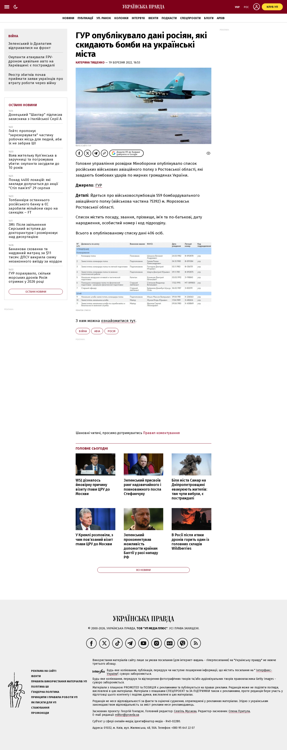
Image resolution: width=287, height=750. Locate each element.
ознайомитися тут (118, 320)
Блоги (208, 18)
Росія (111, 331)
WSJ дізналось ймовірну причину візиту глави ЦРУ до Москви (93, 487)
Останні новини (23, 105)
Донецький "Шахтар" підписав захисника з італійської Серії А (35, 116)
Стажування (40, 707)
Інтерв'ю (138, 18)
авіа (97, 331)
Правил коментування (161, 433)
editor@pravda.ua (127, 715)
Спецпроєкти (190, 18)
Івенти (153, 18)
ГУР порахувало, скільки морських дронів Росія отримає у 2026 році (30, 277)
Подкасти (169, 18)
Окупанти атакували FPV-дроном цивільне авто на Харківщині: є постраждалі (31, 61)
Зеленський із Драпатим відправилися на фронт (29, 45)
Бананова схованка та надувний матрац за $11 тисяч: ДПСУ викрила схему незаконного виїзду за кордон (35, 255)
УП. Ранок (103, 18)
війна (83, 331)
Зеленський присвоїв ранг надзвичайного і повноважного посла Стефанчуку (142, 487)
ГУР (98, 185)
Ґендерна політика (45, 691)
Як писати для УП (43, 702)
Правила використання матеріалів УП (59, 681)
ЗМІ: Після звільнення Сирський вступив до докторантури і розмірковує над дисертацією (33, 230)
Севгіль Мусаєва (185, 711)
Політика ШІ (40, 686)
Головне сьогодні (92, 448)
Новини (68, 18)
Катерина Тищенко (90, 62)
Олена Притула (239, 711)
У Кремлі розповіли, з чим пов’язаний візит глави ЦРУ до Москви (94, 539)
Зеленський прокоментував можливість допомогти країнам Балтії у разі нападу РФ (141, 546)
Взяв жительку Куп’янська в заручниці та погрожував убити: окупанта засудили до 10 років (34, 161)
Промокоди (40, 712)
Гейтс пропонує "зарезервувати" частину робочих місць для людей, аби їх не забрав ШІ (35, 137)
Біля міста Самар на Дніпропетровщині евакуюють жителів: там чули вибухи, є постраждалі (189, 489)
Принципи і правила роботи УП (54, 697)
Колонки (121, 18)
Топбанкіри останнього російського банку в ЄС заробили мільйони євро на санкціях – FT (33, 206)
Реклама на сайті (43, 670)
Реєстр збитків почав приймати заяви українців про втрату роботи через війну (35, 79)
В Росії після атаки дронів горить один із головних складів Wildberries (190, 542)
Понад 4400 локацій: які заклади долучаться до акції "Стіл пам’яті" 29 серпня (33, 184)
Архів (221, 18)
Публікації (85, 18)
